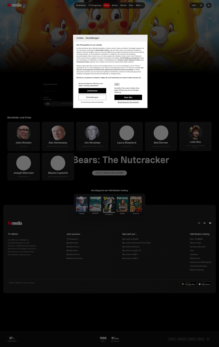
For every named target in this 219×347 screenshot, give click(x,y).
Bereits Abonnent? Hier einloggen (128, 102)
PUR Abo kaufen (128, 97)
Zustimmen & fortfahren (92, 90)
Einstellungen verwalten (92, 97)
